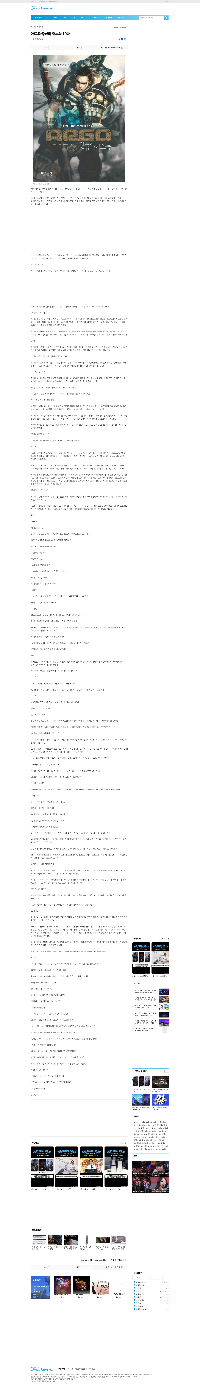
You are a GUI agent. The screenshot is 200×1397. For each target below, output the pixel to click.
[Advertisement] (60, 229)
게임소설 (33, 27)
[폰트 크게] (119, 39)
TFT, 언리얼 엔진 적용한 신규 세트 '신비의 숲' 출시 (151, 1128)
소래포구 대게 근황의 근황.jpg (86, 1248)
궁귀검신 (35, 1297)
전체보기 (123, 1143)
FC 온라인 (138, 1288)
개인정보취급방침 (80, 1369)
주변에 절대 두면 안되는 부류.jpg (102, 1248)
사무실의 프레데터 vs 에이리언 (54, 1248)
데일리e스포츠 (41, 1)
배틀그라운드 (139, 1294)
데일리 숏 (35, 1143)
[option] (150, 1092)
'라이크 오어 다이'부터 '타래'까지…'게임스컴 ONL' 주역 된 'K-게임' (151, 1122)
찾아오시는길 (91, 1369)
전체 (138, 1277)
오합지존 (35, 1294)
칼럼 (73, 17)
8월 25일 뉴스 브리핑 (63, 1189)
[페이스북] (122, 39)
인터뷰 (56, 17)
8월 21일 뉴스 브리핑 (112, 1189)
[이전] (164, 1071)
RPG (150, 1277)
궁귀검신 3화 (119, 1294)
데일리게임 (33, 1)
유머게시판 (108, 17)
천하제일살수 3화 (81, 1294)
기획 (81, 17)
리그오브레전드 (140, 1282)
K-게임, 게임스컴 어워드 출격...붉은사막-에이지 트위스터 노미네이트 (146, 1022)
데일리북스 (81, 1297)
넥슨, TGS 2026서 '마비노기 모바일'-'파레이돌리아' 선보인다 (145, 1006)
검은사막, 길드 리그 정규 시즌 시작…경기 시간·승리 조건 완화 (151, 1134)
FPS (163, 1277)
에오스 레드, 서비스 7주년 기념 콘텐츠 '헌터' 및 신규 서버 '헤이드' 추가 (151, 1125)
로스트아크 (138, 1306)
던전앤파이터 (139, 1300)
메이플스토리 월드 (140, 1309)
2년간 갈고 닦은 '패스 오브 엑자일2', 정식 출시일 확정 (151, 1131)
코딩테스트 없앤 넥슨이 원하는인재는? (160, 1090)
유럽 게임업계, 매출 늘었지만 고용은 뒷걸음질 (149, 1140)
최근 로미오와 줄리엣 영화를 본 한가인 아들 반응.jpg (118, 1248)
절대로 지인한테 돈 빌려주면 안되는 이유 (70, 1248)
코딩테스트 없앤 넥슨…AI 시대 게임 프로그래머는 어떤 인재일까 (151, 1137)
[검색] (166, 18)
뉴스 (48, 17)
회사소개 (167, 1)
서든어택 (137, 1303)
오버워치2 (138, 1297)
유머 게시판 (36, 1230)
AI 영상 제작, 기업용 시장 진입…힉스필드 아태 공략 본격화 (151, 1149)
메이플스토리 (139, 1285)
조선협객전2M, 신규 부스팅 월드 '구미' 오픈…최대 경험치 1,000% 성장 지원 (151, 1146)
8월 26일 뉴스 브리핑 (38, 1189)
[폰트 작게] (116, 39)
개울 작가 (62, 1297)
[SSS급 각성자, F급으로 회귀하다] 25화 (62, 1294)
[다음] (167, 1071)
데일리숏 (120, 17)
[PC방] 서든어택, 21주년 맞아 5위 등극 (160, 1108)
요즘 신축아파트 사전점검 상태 (38, 1248)
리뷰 (65, 17)
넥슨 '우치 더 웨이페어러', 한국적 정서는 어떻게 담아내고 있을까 (145, 1014)
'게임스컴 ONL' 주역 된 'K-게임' (140, 1090)
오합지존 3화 (100, 1294)
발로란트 (137, 1291)
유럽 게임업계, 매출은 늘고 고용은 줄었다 (140, 1108)
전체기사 (38, 17)
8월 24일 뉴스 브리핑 (87, 1189)
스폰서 (96, 17)
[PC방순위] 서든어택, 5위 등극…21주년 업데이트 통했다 (145, 1029)
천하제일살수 (36, 1292)
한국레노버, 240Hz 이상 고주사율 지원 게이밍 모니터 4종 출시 (145, 991)
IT (89, 17)
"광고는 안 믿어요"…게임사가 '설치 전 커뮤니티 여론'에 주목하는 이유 (146, 999)
